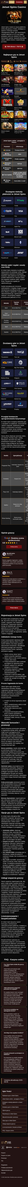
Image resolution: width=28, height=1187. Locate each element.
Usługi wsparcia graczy (8, 1124)
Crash (17, 61)
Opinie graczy (6, 1110)
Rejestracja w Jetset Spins (9, 1113)
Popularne (4, 61)
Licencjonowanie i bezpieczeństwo (12, 1127)
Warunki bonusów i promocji (10, 1117)
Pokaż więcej (14, 607)
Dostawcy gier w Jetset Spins (10, 1107)
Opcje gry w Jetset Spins (9, 1120)
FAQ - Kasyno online (8, 1130)
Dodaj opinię (14, 546)
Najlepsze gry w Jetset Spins (10, 1095)
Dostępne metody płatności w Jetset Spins (12, 1103)
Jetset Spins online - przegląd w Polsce (13, 1099)
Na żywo (11, 61)
